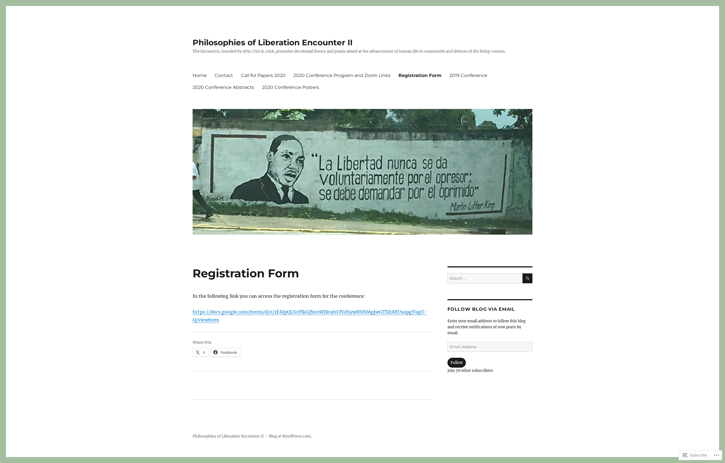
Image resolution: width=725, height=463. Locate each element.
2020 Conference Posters (290, 87)
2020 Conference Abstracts (223, 87)
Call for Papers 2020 (263, 75)
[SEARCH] (527, 278)
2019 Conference (468, 75)
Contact (224, 75)
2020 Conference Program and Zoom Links (342, 75)
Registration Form (420, 75)
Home (200, 75)
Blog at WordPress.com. (290, 436)
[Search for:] (485, 278)
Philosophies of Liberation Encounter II (273, 42)
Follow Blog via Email (481, 309)
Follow (457, 362)
